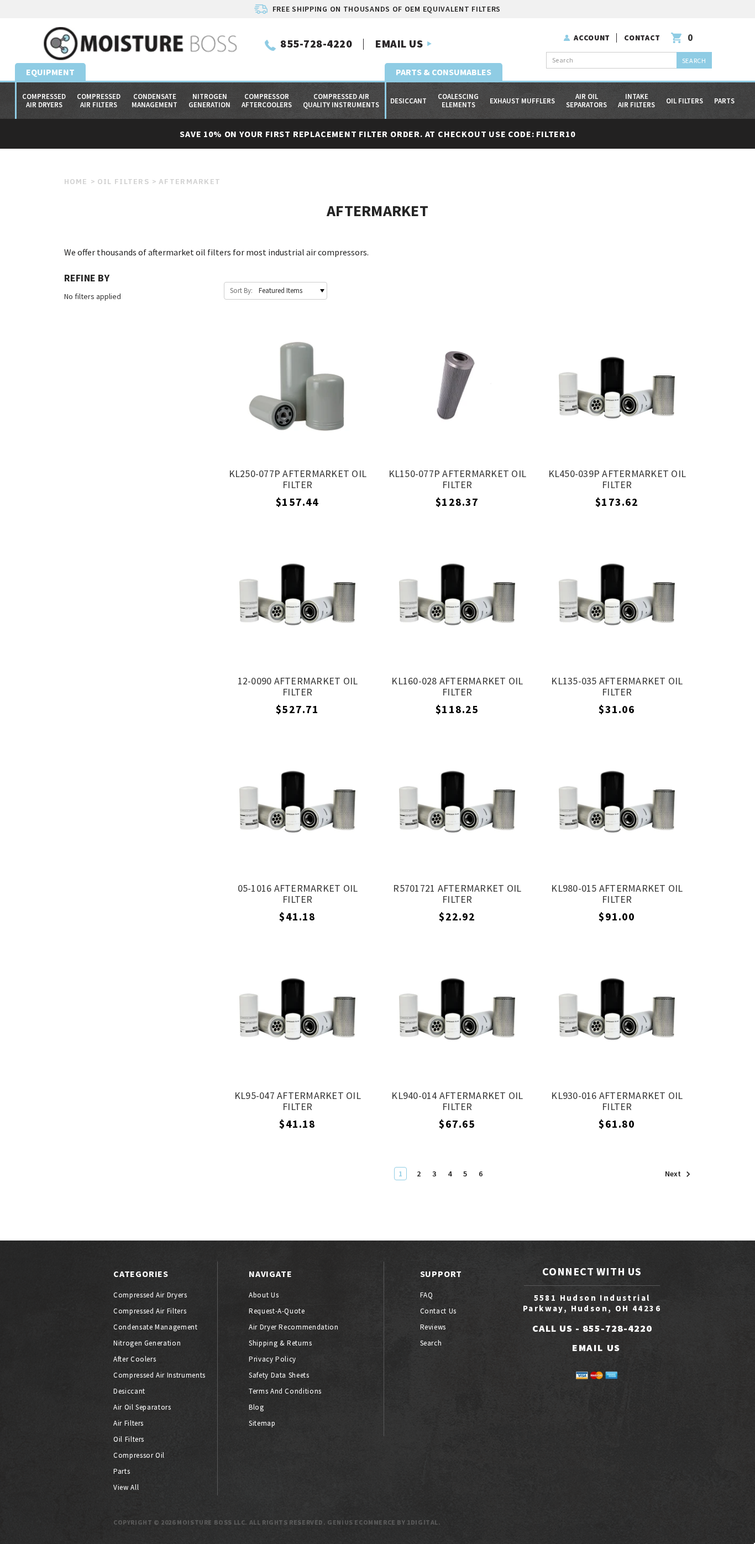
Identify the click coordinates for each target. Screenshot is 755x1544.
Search (431, 1343)
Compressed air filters (98, 100)
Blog (256, 1407)
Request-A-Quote (277, 1311)
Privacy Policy (272, 1359)
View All (126, 1487)
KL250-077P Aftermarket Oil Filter (298, 479)
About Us (264, 1295)
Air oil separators (586, 100)
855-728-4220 (316, 43)
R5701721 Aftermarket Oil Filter (457, 894)
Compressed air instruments (159, 1375)
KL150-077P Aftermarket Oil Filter (458, 479)
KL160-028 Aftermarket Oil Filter (457, 687)
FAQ (426, 1295)
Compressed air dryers (44, 100)
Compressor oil (139, 1455)
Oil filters (684, 101)
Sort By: (241, 290)
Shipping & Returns (280, 1343)
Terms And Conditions (285, 1391)
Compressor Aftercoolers (267, 100)
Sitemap (262, 1423)
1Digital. (424, 1522)
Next (674, 1174)
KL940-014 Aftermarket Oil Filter (457, 1101)
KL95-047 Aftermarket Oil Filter (297, 1101)
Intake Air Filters (636, 100)
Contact (642, 38)
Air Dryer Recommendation (294, 1327)
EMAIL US (399, 43)
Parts (724, 101)
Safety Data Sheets (279, 1375)
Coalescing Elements (458, 100)
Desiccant (408, 101)
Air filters (128, 1423)
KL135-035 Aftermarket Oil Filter (617, 687)
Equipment (50, 71)
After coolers (134, 1359)
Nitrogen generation (209, 100)
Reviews (433, 1327)
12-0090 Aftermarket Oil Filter (298, 687)
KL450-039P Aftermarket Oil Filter (617, 479)
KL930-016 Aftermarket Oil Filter (617, 1101)
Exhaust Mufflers (522, 101)
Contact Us (438, 1311)
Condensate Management (154, 100)
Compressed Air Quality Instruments (341, 100)
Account (592, 38)
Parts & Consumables (443, 71)
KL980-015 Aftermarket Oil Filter (617, 894)
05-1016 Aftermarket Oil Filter (298, 894)
